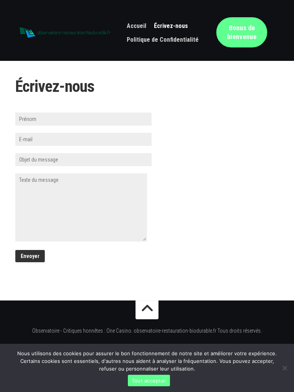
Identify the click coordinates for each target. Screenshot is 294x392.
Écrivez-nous (171, 25)
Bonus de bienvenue (241, 32)
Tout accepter (149, 380)
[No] (284, 368)
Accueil (136, 25)
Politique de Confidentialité (163, 39)
